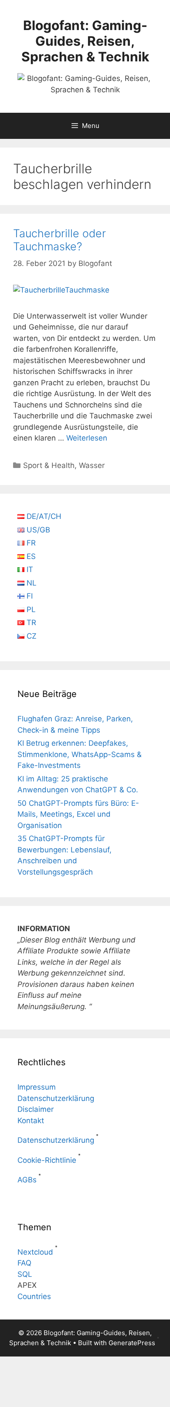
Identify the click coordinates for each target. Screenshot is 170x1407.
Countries (34, 1296)
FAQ (24, 1263)
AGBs (27, 1179)
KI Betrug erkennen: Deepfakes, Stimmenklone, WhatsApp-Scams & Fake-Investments (79, 754)
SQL (24, 1274)
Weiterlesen (86, 438)
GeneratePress (132, 1343)
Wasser (92, 465)
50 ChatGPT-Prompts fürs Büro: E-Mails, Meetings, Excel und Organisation (78, 814)
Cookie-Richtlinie (46, 1160)
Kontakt (30, 1120)
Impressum (36, 1087)
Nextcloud (35, 1252)
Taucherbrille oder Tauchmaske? (59, 240)
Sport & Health (49, 465)
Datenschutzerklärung (55, 1098)
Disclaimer (35, 1109)
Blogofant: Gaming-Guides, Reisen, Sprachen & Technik (85, 40)
